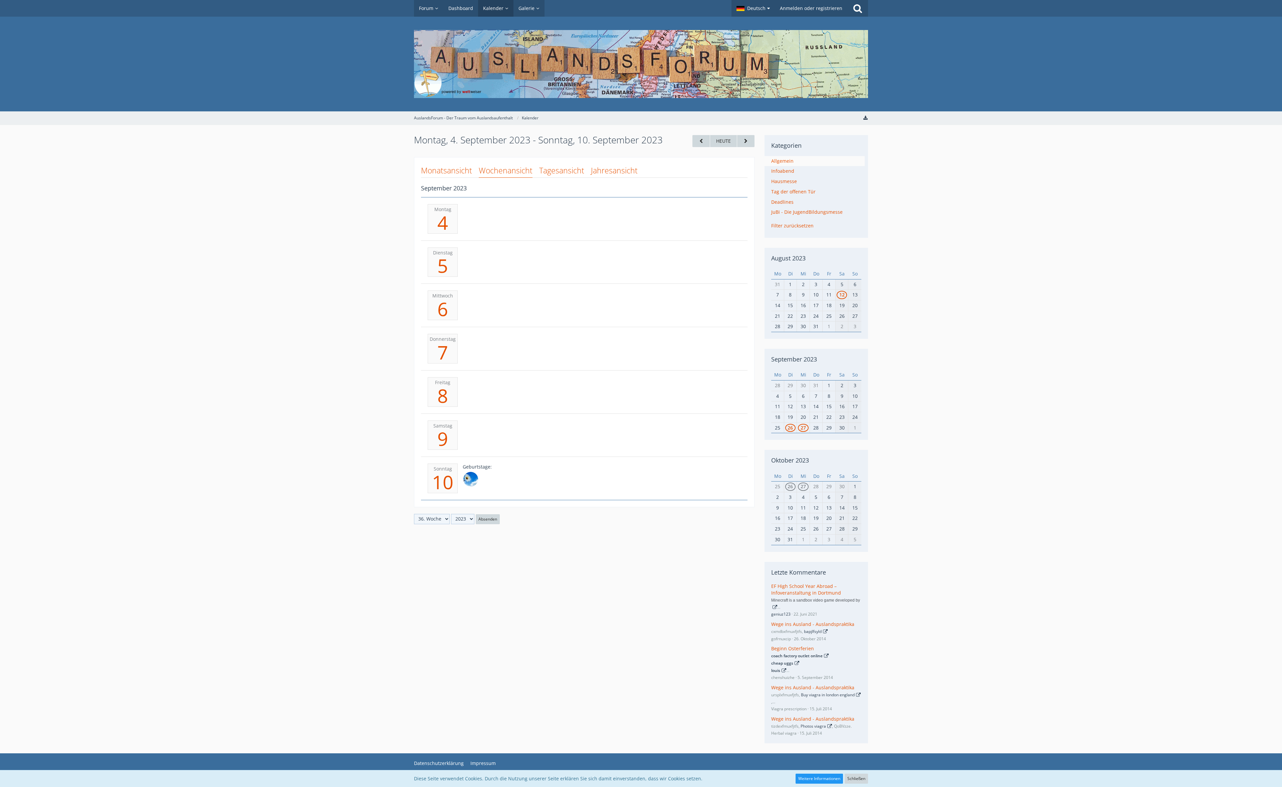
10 (442, 482)
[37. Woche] (746, 141)
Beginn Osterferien (792, 648)
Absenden (487, 519)
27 (803, 428)
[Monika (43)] (471, 479)
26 (790, 428)
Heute (723, 141)
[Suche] (857, 8)
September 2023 (794, 359)
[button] (753, 8)
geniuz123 (781, 614)
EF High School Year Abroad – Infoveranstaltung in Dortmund (806, 589)
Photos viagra (813, 726)
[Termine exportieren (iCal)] (865, 118)
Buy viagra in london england (828, 695)
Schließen (856, 778)
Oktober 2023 (790, 460)
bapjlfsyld (813, 631)
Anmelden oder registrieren (811, 8)
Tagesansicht (561, 170)
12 (842, 294)
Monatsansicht (446, 170)
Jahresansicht (614, 170)
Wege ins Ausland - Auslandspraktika (812, 624)
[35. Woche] (701, 141)
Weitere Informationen (819, 778)
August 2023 (788, 258)
